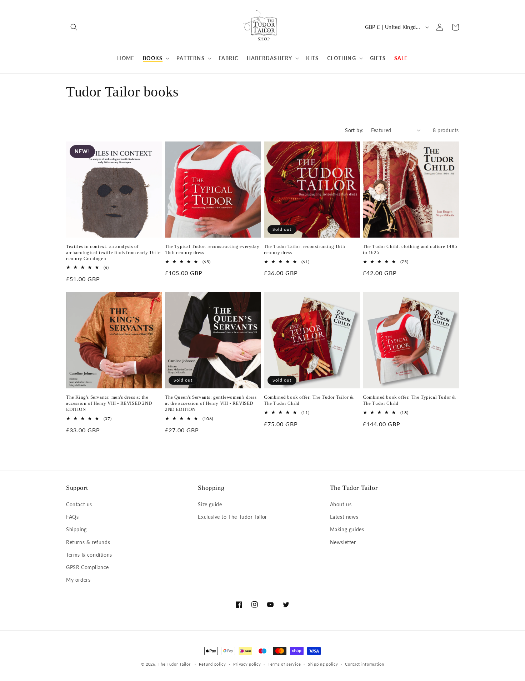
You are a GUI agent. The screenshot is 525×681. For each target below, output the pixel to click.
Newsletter (343, 542)
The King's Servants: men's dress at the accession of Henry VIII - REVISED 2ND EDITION (109, 403)
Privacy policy (247, 664)
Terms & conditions (89, 555)
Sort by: (354, 130)
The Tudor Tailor (174, 664)
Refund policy (212, 664)
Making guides (347, 529)
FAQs (72, 517)
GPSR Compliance (87, 567)
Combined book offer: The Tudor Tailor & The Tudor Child (309, 400)
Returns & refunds (88, 542)
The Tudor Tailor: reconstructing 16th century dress (304, 249)
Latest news (344, 517)
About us (341, 504)
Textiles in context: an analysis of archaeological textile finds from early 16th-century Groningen (113, 252)
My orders (78, 580)
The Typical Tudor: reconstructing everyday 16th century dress (212, 249)
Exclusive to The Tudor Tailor (232, 517)
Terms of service (284, 664)
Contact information (364, 664)
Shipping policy (323, 664)
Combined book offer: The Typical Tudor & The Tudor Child (409, 400)
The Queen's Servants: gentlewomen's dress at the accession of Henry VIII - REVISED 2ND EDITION (211, 403)
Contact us (79, 504)
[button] (74, 27)
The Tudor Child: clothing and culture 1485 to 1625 (410, 249)
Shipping (76, 529)
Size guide (210, 504)
